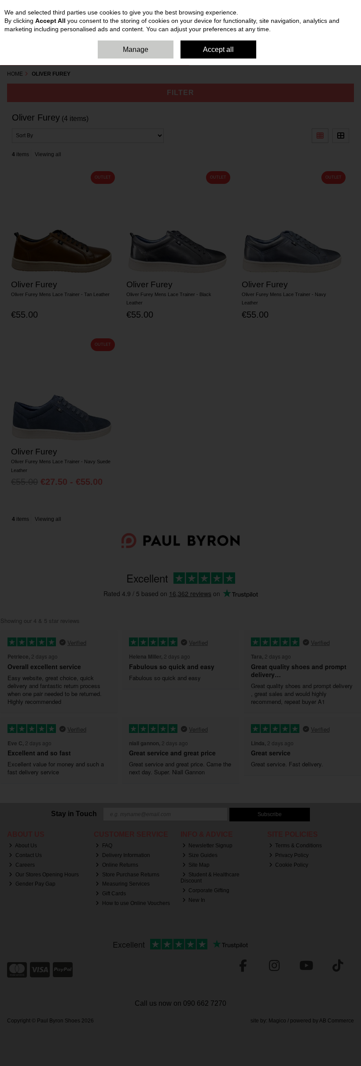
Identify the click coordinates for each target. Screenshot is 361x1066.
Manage (135, 49)
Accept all (218, 49)
